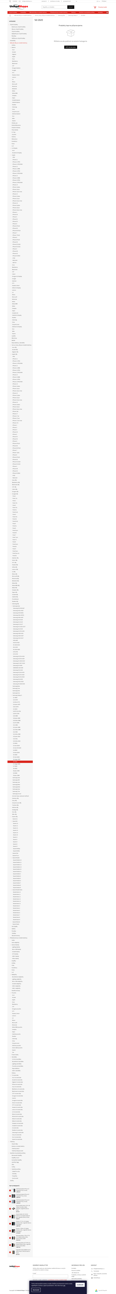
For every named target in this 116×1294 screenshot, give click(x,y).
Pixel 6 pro (15, 530)
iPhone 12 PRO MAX (17, 173)
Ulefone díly (15, 807)
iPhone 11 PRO (16, 162)
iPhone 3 (15, 427)
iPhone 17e (15, 423)
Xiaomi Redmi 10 (17, 860)
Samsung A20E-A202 (18, 633)
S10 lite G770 (16, 702)
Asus (13, 59)
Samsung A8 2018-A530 (19, 684)
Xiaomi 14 (15, 833)
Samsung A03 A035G (18, 613)
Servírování (15, 1178)
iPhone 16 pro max (17, 210)
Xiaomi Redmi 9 (17, 887)
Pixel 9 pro (15, 551)
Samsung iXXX (16, 780)
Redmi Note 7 (16, 915)
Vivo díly (14, 812)
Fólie (13, 965)
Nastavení (36, 1290)
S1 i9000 (15, 698)
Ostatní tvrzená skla (17, 1126)
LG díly (14, 572)
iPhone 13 (15, 176)
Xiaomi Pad (15, 853)
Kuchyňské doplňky (17, 1160)
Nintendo (14, 89)
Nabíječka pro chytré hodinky (19, 34)
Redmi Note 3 (16, 906)
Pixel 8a (14, 546)
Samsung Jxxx (16, 782)
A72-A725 (15, 654)
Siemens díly (15, 798)
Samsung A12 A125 (18, 622)
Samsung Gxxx (16, 778)
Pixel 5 (14, 524)
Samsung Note (16, 787)
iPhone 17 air (16, 416)
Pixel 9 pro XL (16, 553)
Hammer (14, 281)
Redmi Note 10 (17, 892)
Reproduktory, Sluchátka (18, 343)
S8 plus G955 (16, 771)
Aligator (14, 54)
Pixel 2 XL (15, 503)
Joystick (14, 134)
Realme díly (15, 601)
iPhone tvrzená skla (17, 1084)
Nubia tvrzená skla (17, 1121)
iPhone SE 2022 (16, 247)
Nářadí (13, 340)
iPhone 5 (15, 217)
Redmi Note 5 (16, 910)
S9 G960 (15, 773)
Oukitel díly (15, 597)
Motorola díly (15, 578)
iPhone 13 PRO (16, 180)
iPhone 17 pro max (17, 420)
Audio (13, 940)
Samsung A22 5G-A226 (18, 656)
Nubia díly (14, 588)
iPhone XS (15, 253)
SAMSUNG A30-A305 (18, 668)
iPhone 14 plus (16, 187)
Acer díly (14, 347)
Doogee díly (15, 491)
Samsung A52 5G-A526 (18, 677)
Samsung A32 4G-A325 (18, 672)
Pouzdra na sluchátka (17, 1066)
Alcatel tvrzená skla (17, 1080)
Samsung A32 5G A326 (18, 675)
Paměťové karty (16, 991)
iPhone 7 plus (16, 453)
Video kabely (15, 958)
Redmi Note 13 (17, 899)
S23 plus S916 (16, 736)
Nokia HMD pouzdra (17, 1027)
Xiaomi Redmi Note (17, 890)
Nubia (13, 306)
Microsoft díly (15, 576)
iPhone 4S (15, 214)
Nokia (13, 91)
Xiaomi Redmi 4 (17, 876)
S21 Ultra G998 (16, 730)
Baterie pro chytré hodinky (19, 27)
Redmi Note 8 (16, 917)
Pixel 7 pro (15, 537)
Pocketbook (15, 599)
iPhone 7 (15, 233)
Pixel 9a (14, 556)
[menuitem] (13, 12)
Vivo (13, 116)
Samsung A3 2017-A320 (19, 663)
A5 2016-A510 (16, 645)
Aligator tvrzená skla (17, 1082)
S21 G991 (15, 725)
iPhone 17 (15, 414)
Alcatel (14, 52)
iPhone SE (15, 242)
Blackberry (15, 61)
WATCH (14, 263)
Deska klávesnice (16, 125)
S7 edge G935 (16, 764)
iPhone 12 (15, 166)
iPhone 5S (15, 221)
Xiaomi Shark (16, 924)
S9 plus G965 (16, 775)
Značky (12, 1180)
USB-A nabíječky (16, 986)
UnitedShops (97, 1278)
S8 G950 (15, 768)
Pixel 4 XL (15, 517)
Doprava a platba (55, 1)
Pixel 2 (14, 501)
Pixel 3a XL (15, 512)
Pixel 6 (14, 528)
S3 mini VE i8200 (17, 748)
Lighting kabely (16, 947)
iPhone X (15, 249)
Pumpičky (14, 1176)
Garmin (14, 1098)
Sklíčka (13, 929)
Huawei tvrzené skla (17, 1107)
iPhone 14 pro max (17, 192)
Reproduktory (15, 1068)
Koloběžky (13, 41)
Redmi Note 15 (17, 903)
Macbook (15, 260)
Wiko (13, 118)
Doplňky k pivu (15, 1158)
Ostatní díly (15, 594)
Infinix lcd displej (16, 288)
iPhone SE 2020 (16, 244)
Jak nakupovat (67, 1)
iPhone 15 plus (16, 196)
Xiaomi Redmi (16, 858)
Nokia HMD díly (16, 585)
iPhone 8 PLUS (16, 240)
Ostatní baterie (16, 100)
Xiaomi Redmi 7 (17, 883)
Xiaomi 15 (15, 835)
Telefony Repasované (17, 1151)
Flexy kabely (15, 130)
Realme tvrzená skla (17, 1130)
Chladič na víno (16, 1171)
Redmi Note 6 (16, 913)
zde (64, 1285)
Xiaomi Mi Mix (16, 851)
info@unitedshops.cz (99, 1269)
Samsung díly (15, 604)
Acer (13, 50)
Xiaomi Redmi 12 (17, 862)
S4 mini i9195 (16, 752)
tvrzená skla (15, 1128)
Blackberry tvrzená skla (18, 1089)
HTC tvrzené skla (16, 1105)
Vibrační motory (16, 936)
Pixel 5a (14, 526)
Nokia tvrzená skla (17, 1119)
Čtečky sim (14, 123)
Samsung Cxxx (16, 688)
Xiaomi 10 (15, 823)
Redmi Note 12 (17, 897)
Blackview (14, 63)
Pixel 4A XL (15, 521)
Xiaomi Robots (16, 922)
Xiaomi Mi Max (16, 849)
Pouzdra (14, 993)
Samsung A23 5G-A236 (18, 659)
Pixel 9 (14, 549)
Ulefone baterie (16, 114)
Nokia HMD (15, 93)
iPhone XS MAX (16, 256)
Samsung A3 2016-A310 (19, 661)
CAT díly (14, 487)
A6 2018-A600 (16, 649)
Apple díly (14, 354)
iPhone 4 (15, 212)
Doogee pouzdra (16, 1009)
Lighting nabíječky (16, 979)
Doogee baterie (16, 68)
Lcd (13, 146)
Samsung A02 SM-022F (18, 608)
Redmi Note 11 (17, 894)
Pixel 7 (14, 535)
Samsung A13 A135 (18, 629)
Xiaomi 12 (15, 828)
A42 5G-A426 (16, 642)
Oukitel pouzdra (16, 1034)
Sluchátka (14, 1057)
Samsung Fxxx (16, 693)
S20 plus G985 (16, 718)
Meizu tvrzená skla (17, 1114)
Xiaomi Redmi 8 (17, 885)
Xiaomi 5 (15, 839)
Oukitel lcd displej (16, 315)
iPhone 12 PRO (16, 171)
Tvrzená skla (15, 1075)
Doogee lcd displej (17, 276)
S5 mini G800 (16, 757)
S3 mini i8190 (16, 746)
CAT (13, 66)
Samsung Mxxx (16, 784)
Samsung (14, 107)
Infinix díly (14, 567)
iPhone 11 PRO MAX (17, 164)
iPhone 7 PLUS (16, 235)
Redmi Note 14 (17, 901)
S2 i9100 (15, 709)
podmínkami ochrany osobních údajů (57, 1280)
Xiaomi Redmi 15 (17, 869)
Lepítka (14, 336)
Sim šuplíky (15, 926)
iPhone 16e (15, 411)
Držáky (13, 963)
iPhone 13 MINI (16, 178)
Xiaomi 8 (15, 844)
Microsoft (14, 84)
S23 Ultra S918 (16, 741)
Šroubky (14, 931)
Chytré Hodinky (14, 24)
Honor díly (14, 560)
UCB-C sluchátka (16, 1071)
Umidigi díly (15, 810)
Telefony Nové (15, 1148)
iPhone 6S (15, 228)
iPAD (14, 157)
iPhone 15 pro (16, 198)
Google (14, 70)
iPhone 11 (15, 160)
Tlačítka (14, 933)
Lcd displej (14, 148)
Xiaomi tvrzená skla (17, 1139)
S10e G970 (15, 707)
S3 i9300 (15, 743)
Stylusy (14, 1073)
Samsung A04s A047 (18, 617)
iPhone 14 (15, 185)
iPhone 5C (15, 219)
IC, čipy (13, 132)
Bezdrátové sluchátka (17, 1061)
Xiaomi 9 (15, 846)
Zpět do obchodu (71, 47)
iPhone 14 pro (16, 189)
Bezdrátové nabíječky (17, 977)
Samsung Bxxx (16, 686)
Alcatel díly (15, 349)
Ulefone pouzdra (16, 1045)
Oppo (13, 98)
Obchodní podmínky (77, 1279)
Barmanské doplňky (17, 1155)
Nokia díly (14, 583)
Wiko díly (14, 814)
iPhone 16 (15, 203)
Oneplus (14, 95)
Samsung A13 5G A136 (18, 631)
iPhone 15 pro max (17, 201)
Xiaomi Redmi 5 (17, 878)
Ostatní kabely (16, 952)
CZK (98, 1)
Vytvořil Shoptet (103, 1290)
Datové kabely (15, 945)
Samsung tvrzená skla (17, 1132)
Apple (13, 56)
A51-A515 (15, 647)
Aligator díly (15, 352)
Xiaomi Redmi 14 (17, 867)
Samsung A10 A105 (18, 620)
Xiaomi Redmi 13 (17, 865)
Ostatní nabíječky (16, 984)
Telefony (12, 1142)
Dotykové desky (16, 127)
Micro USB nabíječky (17, 981)
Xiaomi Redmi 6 (17, 881)
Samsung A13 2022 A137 (19, 627)
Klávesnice (14, 139)
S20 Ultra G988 (16, 720)
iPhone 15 (15, 194)
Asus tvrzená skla (16, 1087)
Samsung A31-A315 (18, 670)
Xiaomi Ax (15, 819)
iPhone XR (15, 251)
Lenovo (14, 77)
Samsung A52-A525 (18, 679)
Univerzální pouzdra (17, 1048)
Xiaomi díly (15, 817)
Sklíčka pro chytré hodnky (18, 38)
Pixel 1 (14, 496)
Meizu (13, 82)
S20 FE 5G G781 (17, 711)
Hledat (71, 7)
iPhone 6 (15, 224)
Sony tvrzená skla (16, 1135)
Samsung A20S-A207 (18, 636)
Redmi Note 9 (16, 920)
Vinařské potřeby (16, 1169)
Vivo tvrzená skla (16, 1137)
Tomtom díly (15, 805)
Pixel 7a (14, 540)
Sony (13, 109)
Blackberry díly (16, 482)
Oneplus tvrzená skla (17, 1123)
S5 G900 (15, 755)
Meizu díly (14, 574)
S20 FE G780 (16, 713)
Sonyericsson (15, 112)
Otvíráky (14, 1174)
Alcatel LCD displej (17, 153)
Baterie (14, 47)
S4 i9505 (15, 750)
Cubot (13, 274)
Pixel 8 (14, 542)
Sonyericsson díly (16, 803)
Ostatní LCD (15, 313)
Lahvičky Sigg (15, 1162)
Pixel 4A (15, 519)
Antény (13, 45)
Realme (14, 105)
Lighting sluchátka (16, 1064)
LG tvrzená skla (16, 1112)
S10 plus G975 (16, 704)
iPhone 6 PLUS (16, 226)
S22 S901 (15, 732)
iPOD (14, 258)
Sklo (13, 1164)
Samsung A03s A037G (18, 615)
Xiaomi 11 (15, 826)
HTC (13, 73)
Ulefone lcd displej (17, 327)
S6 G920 (15, 762)
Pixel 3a (14, 510)
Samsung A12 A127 (18, 624)
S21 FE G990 (16, 723)
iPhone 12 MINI (16, 169)
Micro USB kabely (16, 949)
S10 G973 (15, 700)
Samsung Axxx (16, 606)
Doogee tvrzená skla (17, 1096)
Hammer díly (15, 558)
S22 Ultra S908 (16, 734)
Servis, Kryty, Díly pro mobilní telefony (21, 345)
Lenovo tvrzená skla (17, 1110)
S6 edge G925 (16, 759)
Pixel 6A (15, 533)
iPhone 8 (15, 237)
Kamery (14, 137)
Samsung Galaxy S (17, 695)
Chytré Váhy (15, 1144)
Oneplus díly (15, 590)
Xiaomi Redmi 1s (17, 871)
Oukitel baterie (16, 102)
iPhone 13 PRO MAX (17, 182)
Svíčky (13, 1167)
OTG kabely (15, 954)
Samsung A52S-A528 (18, 681)
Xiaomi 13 (15, 830)
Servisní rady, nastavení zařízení (20, 796)
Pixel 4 (14, 514)
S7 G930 (15, 766)
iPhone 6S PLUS (17, 230)
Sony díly (14, 800)
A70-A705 (15, 652)
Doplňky (14, 961)
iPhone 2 (15, 425)
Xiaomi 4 (15, 837)
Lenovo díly (15, 569)
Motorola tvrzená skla (17, 1116)
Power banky (15, 1055)
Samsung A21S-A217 (18, 638)
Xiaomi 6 (15, 842)
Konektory (14, 141)
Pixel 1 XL (15, 498)
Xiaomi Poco (16, 855)
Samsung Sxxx (16, 789)
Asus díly (14, 480)
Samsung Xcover (17, 794)
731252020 (96, 1271)
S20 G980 (15, 716)
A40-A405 (15, 640)
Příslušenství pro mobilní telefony (18, 938)
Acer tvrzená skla (16, 1077)
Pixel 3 (14, 505)
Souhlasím (80, 1285)
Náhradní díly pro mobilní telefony (18, 43)
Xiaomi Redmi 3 (17, 874)
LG (12, 79)
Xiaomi (14, 121)
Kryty (13, 144)
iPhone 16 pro (16, 208)
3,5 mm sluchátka (16, 1059)
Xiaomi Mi (15, 821)
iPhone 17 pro (16, 418)
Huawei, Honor (16, 75)
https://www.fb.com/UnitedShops (100, 1274)
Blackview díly (15, 485)
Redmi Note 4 (16, 908)
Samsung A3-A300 (17, 665)
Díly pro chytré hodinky (18, 29)
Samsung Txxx (16, 791)
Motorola (14, 86)
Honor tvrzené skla (17, 1103)
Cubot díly (14, 489)
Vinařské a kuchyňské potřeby (18, 1153)
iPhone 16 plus (16, 205)
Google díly (15, 494)
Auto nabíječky (15, 942)
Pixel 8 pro (15, 544)
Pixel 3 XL (15, 507)
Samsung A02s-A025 (18, 610)
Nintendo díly (15, 581)
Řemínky (14, 36)
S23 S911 (15, 739)
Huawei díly (15, 565)
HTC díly (14, 562)
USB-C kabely (15, 956)
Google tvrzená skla (17, 1100)
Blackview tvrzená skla (18, 1091)
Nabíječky (14, 974)
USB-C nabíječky (16, 988)
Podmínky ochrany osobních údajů (79, 1275)
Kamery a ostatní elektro (18, 1146)
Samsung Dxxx (16, 691)
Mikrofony (14, 338)
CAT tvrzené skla (16, 1093)
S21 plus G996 (16, 727)
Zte (13, 1052)
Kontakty (44, 1)
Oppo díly (14, 592)
